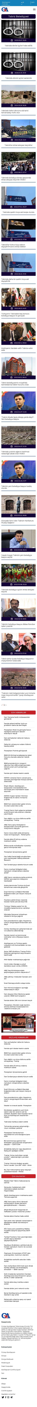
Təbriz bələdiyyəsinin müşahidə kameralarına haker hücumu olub (15, 384)
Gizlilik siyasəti (6, 1391)
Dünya (3, 1356)
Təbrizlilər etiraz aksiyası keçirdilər (18, 145)
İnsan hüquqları (7, 1366)
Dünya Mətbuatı (7, 1359)
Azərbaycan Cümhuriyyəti (10, 1370)
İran (2, 1373)
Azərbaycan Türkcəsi (6, 3)
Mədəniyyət (5, 1363)
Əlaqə (3, 1384)
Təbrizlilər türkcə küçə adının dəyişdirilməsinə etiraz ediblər (13, 246)
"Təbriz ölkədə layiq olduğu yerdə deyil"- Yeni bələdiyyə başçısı (17, 418)
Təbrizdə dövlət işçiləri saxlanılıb (18, 78)
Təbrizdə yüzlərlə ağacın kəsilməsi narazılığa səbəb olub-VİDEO (15, 453)
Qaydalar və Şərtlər (8, 1394)
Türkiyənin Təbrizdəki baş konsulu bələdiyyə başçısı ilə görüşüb (15, 315)
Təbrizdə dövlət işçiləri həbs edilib (18, 46)
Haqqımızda (5, 1387)
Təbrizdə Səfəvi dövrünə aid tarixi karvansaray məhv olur (14, 112)
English (32, 3)
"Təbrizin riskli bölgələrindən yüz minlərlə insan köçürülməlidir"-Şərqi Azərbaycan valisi (18, 695)
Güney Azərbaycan (8, 1352)
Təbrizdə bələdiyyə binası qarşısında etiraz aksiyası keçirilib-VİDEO (16, 179)
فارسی (22, 3)
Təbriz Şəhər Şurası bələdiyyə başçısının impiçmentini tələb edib (17, 660)
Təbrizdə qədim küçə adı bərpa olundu (18, 212)
